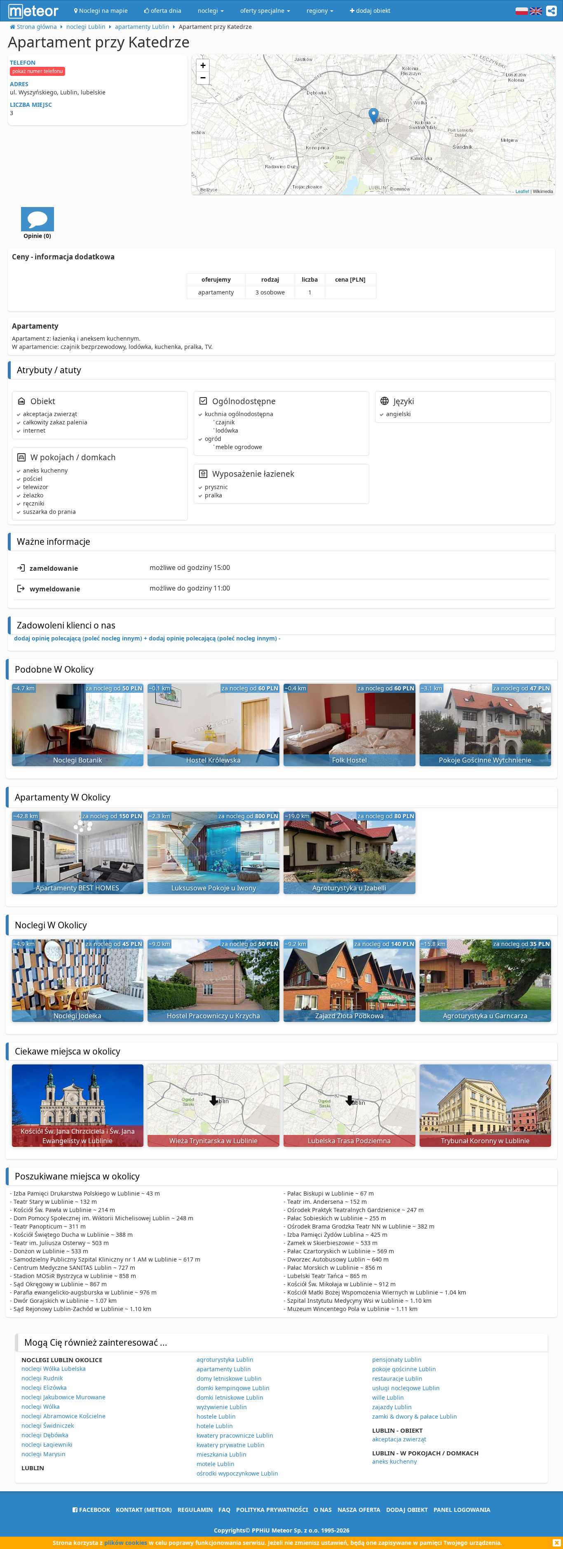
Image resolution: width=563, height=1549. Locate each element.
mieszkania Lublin (221, 1454)
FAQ (224, 1510)
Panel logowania (462, 1510)
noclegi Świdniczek (47, 1425)
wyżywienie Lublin (222, 1407)
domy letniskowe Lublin (229, 1378)
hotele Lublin (215, 1426)
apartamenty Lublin (224, 1369)
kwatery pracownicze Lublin (235, 1435)
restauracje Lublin (397, 1378)
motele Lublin (216, 1464)
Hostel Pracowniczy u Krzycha (213, 1015)
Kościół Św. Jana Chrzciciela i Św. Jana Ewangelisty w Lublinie (78, 1136)
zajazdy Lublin (392, 1407)
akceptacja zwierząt (399, 1439)
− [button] (203, 78)
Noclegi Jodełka (77, 1015)
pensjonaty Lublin (397, 1359)
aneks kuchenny (394, 1461)
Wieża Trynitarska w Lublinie (213, 1140)
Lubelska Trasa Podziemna (349, 1140)
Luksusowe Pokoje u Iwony (213, 887)
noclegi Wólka (40, 1406)
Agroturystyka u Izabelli (349, 887)
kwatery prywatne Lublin (231, 1445)
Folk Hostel (349, 760)
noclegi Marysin (43, 1454)
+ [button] (203, 65)
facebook (93, 1510)
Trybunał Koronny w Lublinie (485, 1140)
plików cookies (125, 1543)
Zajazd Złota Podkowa (349, 1015)
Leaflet (522, 191)
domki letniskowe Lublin (230, 1397)
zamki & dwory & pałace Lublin (414, 1416)
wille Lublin (388, 1397)
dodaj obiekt (407, 1510)
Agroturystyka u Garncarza (485, 1015)
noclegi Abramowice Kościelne (63, 1416)
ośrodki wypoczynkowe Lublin (237, 1473)
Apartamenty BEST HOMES (77, 887)
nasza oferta (359, 1510)
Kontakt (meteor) (144, 1510)
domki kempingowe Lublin (233, 1388)
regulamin (195, 1510)
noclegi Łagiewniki (47, 1444)
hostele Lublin (216, 1416)
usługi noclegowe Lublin (406, 1388)
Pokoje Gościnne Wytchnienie (485, 760)
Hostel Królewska (213, 760)
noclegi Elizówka (44, 1387)
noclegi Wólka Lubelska (53, 1368)
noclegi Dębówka (44, 1435)
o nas (323, 1510)
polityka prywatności (272, 1510)
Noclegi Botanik (77, 760)
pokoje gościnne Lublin (404, 1369)
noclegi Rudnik (42, 1378)
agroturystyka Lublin (225, 1359)
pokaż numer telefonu (37, 71)
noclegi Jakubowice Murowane (63, 1397)
